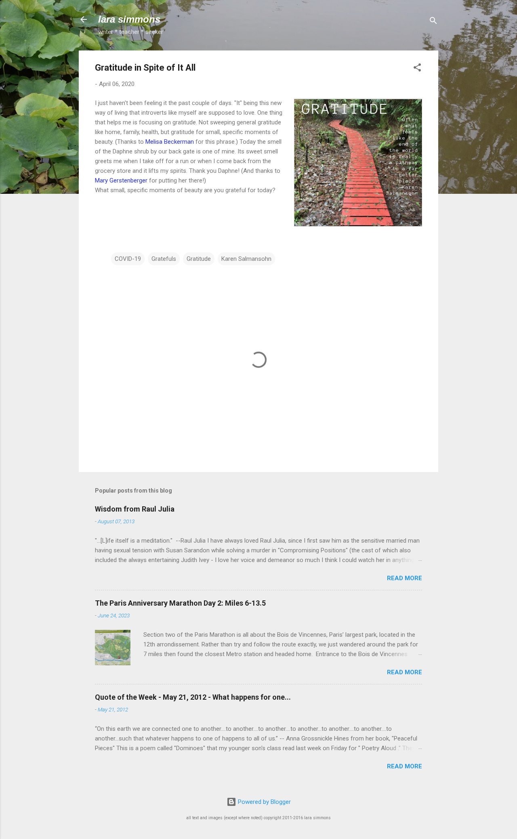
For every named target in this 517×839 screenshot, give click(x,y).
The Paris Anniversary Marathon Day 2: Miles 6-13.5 (180, 603)
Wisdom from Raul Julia (134, 509)
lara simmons (129, 19)
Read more (404, 578)
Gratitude (199, 258)
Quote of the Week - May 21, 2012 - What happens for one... (193, 697)
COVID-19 (128, 258)
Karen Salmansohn (246, 258)
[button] (417, 69)
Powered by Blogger (263, 801)
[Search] (433, 22)
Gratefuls (163, 258)
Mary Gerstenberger (121, 180)
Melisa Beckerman (169, 141)
